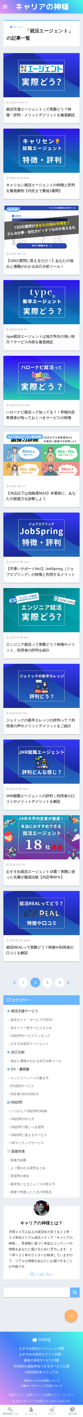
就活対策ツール (10, 1414)
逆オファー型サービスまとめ (31, 1028)
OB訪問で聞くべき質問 (27, 1127)
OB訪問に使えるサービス (28, 1135)
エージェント (31, 1414)
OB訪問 (15, 1102)
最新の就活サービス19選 (41, 1360)
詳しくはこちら (41, 1274)
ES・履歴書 (19, 1069)
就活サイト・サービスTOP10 (31, 1020)
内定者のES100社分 (24, 1094)
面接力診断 (18, 1160)
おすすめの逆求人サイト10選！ (41, 1354)
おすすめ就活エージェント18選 (41, 1348)
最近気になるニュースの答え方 (32, 1184)
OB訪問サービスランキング (30, 1036)
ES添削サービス (22, 1086)
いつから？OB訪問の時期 (28, 1111)
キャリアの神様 (42, 6)
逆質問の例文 (20, 1176)
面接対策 (17, 1151)
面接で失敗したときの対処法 (31, 1192)
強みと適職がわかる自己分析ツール (36, 1061)
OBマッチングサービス (27, 1143)
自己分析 (17, 1052)
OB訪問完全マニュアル (41, 1372)
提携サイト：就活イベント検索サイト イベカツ (41, 1395)
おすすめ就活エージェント (29, 1043)
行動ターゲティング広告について (41, 1385)
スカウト (52, 1414)
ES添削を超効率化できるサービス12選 (41, 1366)
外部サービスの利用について (42, 1380)
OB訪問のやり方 (22, 1119)
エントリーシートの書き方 (29, 1078)
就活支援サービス (24, 1011)
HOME (44, 1339)
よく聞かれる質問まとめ (28, 1168)
